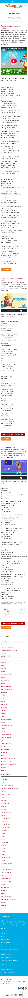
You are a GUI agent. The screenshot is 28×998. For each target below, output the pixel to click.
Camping (3, 659)
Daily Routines (5, 680)
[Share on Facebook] (10, 18)
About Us (4, 933)
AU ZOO (12, 316)
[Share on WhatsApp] (8, 18)
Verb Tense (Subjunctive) (8, 764)
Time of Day (4, 752)
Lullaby (3, 722)
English (12, 1)
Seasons (3, 746)
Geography (4, 704)
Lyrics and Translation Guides (10, 960)
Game (3, 701)
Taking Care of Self (6, 749)
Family (3, 695)
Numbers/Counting (7, 734)
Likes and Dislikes (6, 719)
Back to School (5, 656)
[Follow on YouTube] (26, 988)
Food (2, 698)
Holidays (3, 710)
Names (3, 731)
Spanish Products (6, 954)
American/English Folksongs (9, 650)
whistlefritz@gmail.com (8, 972)
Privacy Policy (9, 983)
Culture (3, 677)
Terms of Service (17, 981)
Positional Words (6, 743)
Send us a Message (6, 969)
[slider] (24, 310)
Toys (2, 755)
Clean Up (3, 665)
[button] (2, 5)
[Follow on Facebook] (19, 988)
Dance (3, 683)
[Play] (3, 311)
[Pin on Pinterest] (17, 18)
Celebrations (5, 662)
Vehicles (3, 767)
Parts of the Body (6, 737)
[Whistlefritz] (14, 5)
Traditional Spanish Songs (8, 758)
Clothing (3, 668)
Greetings (4, 707)
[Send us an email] (23, 988)
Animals (3, 653)
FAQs (2, 936)
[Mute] (21, 311)
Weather (3, 770)
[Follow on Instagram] (21, 988)
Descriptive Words (6, 689)
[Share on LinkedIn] (20, 18)
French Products (6, 957)
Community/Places (6, 674)
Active (3, 644)
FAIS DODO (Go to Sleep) (8, 448)
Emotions (4, 692)
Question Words (6, 881)
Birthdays (4, 797)
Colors (3, 671)
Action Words (5, 641)
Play (2, 740)
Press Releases (5, 945)
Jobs (2, 716)
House (3, 713)
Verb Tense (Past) (6, 761)
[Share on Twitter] (13, 18)
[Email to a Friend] (15, 18)
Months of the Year (6, 725)
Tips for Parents (5, 942)
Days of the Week (6, 686)
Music (3, 728)
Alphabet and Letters (7, 647)
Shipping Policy (5, 939)
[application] (14, 310)
